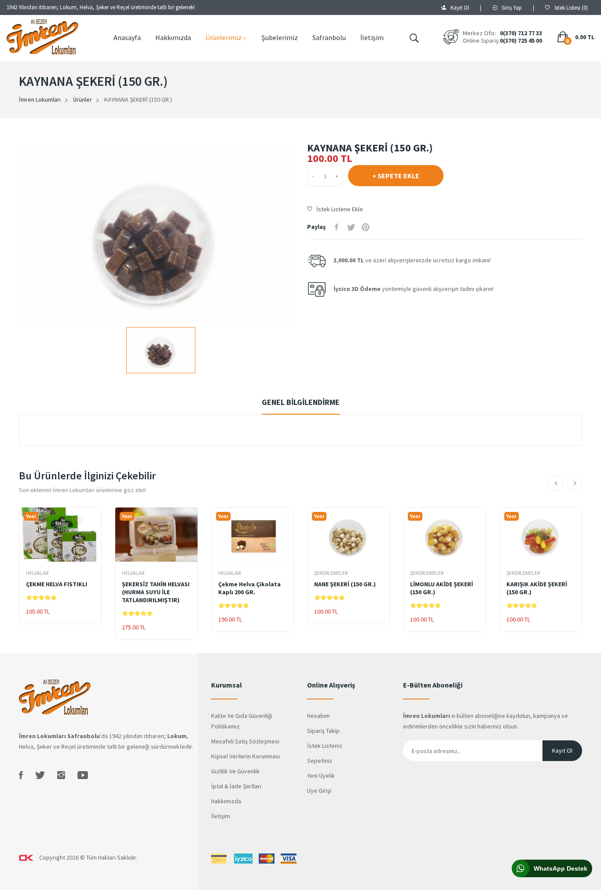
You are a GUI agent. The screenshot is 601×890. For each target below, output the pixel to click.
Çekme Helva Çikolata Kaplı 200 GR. (249, 588)
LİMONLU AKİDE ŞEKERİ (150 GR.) (441, 588)
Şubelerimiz (279, 37)
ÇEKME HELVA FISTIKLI (56, 584)
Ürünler (82, 99)
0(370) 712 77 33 (521, 33)
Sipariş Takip (323, 731)
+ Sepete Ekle (395, 175)
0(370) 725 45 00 (521, 40)
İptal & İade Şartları (236, 786)
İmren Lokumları (40, 99)
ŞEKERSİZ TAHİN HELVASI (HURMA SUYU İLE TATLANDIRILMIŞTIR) (156, 592)
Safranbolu (329, 37)
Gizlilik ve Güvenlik (235, 771)
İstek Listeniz (324, 746)
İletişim (372, 37)
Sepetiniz (319, 761)
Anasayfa (127, 37)
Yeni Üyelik (321, 776)
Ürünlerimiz (224, 37)
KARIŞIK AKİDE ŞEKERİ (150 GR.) (536, 588)
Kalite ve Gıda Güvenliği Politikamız (241, 721)
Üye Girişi (319, 790)
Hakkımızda (173, 37)
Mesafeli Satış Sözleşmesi (245, 741)
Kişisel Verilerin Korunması (245, 756)
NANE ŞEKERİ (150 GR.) (345, 584)
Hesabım (318, 716)
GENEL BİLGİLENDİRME (301, 402)
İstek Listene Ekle (339, 209)
